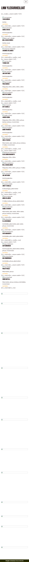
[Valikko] (26, 1)
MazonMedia (20, 561)
